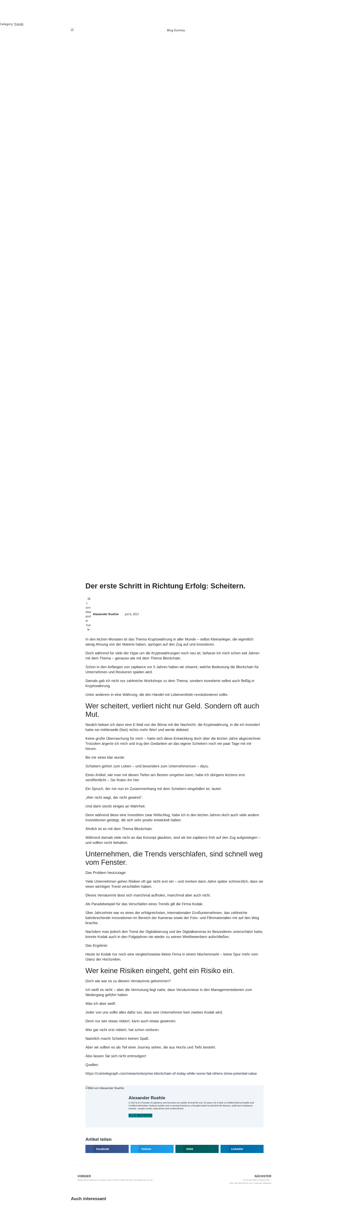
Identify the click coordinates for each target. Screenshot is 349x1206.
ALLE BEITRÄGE (140, 1115)
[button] (107, 1149)
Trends (18, 24)
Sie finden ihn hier (124, 780)
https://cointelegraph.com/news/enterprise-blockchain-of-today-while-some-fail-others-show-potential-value (171, 1073)
